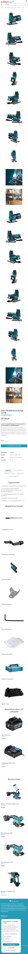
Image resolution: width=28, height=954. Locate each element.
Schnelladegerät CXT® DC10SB (8, 763)
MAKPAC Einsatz (5, 704)
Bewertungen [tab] (14, 476)
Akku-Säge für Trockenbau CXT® (8, 891)
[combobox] (16, 5)
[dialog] (11, 936)
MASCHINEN (7, 7)
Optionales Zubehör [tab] (9, 473)
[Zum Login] (20, 2)
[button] (11, 950)
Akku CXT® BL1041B (6, 735)
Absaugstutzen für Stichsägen (8, 554)
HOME (2, 7)
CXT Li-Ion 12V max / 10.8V (18, 7)
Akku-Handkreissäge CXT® (6, 833)
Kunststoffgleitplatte (6, 579)
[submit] (26, 944)
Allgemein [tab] (8, 470)
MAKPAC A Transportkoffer (7, 679)
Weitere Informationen (14, 931)
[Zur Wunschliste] (23, 2)
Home (2, 918)
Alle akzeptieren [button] (11, 944)
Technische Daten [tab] (18, 470)
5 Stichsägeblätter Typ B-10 (7, 529)
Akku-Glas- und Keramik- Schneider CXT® (10, 804)
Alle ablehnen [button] (11, 947)
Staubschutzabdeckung (7, 604)
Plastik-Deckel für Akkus (7, 654)
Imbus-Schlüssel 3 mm (6, 629)
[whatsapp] (12, 460)
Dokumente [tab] (20, 473)
